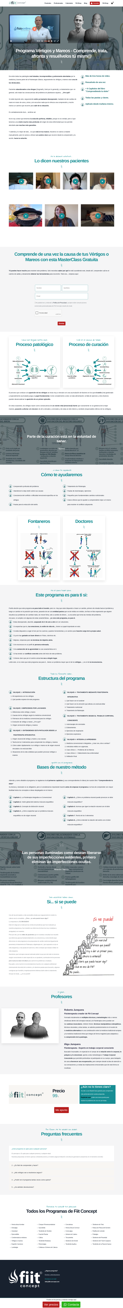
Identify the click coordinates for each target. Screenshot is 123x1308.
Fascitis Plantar (43, 1234)
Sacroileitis (42, 1228)
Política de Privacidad (60, 303)
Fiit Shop (78, 3)
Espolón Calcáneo (17, 1244)
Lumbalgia (15, 1247)
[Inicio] (17, 2)
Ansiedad (14, 1231)
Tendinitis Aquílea (71, 1244)
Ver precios (51, 1304)
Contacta (73, 1304)
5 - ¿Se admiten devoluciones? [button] (23, 1187)
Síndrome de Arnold (72, 1241)
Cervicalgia (69, 1231)
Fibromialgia (42, 1244)
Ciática (41, 1237)
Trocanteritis (69, 1237)
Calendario (69, 3)
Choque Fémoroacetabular (47, 1224)
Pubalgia (95, 1234)
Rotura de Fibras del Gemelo (101, 1228)
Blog (85, 3)
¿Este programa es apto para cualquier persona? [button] (29, 1149)
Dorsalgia (14, 1228)
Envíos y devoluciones (52, 1275)
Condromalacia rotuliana (19, 1237)
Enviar (61, 323)
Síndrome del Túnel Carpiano (102, 1241)
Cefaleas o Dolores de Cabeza (48, 1247)
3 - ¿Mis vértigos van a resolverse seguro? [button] (27, 1173)
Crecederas (69, 1224)
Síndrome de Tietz (98, 1224)
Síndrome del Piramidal (100, 1237)
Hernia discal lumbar (18, 1224)
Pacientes (48, 3)
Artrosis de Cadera (71, 1234)
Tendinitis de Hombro (45, 1231)
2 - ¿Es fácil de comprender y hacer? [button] (25, 1165)
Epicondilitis (15, 1234)
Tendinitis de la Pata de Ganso (102, 1244)
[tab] (61, 1149)
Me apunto (61, 1110)
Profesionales (58, 3)
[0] (112, 3)
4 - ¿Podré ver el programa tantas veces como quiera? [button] (31, 1180)
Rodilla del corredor (99, 1231)
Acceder (96, 3)
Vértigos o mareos (17, 1241)
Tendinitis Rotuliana (45, 1241)
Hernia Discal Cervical (72, 1228)
